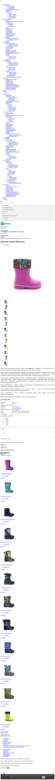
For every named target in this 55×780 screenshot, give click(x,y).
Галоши (7, 49)
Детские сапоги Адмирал (6, 633)
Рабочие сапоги (9, 83)
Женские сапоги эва (13, 45)
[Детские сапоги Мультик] (6, 303)
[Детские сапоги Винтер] (9, 677)
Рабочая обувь (9, 80)
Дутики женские (12, 56)
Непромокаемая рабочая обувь (13, 85)
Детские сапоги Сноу (5, 656)
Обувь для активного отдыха (12, 38)
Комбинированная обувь (8, 752)
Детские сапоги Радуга (6, 701)
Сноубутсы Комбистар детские (8, 519)
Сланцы (8, 71)
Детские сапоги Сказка (6, 564)
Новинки (5, 91)
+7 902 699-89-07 (4, 231)
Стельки (10, 25)
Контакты (5, 219)
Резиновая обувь (9, 36)
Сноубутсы (8, 59)
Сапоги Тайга (12, 18)
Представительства (7, 207)
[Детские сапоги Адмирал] (9, 632)
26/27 (7, 418)
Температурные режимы (8, 209)
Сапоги (7, 20)
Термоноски (11, 26)
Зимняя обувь (9, 10)
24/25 (7, 419)
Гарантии (5, 740)
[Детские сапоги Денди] (9, 540)
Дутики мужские (12, 57)
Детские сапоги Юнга (6, 496)
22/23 (7, 425)
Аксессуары (8, 22)
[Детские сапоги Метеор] (9, 472)
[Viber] (5, 453)
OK (43, 777)
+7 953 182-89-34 (12, 231)
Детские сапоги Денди (6, 542)
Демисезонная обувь (10, 33)
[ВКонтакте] (1, 453)
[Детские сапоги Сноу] (9, 654)
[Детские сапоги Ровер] (9, 723)
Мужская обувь (9, 28)
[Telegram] (9, 453)
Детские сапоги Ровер (6, 724)
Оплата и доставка (7, 742)
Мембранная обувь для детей (12, 9)
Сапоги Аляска (12, 15)
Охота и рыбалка (7, 19)
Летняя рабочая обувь (11, 89)
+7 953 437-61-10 (20, 231)
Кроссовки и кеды (10, 5)
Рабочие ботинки (10, 82)
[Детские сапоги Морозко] (9, 609)
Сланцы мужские (13, 72)
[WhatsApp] (7, 453)
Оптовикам (5, 217)
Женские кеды (12, 69)
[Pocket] (3, 453)
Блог (4, 213)
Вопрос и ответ (6, 743)
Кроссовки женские (13, 62)
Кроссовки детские (13, 65)
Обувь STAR (6, 4)
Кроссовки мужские (13, 63)
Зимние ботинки (10, 47)
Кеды (7, 66)
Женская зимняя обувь (11, 51)
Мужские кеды (12, 67)
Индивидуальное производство (10, 215)
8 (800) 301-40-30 (4, 235)
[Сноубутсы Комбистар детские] (9, 518)
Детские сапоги (9, 48)
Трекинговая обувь (13, 39)
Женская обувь (9, 30)
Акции (4, 90)
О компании (5, 205)
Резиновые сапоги (10, 75)
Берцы (7, 27)
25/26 (7, 421)
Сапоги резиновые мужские (15, 77)
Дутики (7, 55)
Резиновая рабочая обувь (11, 84)
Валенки (8, 54)
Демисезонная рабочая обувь (12, 86)
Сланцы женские (12, 73)
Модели (8, 11)
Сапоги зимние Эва (10, 43)
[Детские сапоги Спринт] (9, 586)
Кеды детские (12, 68)
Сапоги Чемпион (12, 14)
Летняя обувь (9, 31)
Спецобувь (5, 78)
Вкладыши (11, 24)
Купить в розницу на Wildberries (7, 450)
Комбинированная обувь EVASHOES (14, 21)
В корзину (3, 444)
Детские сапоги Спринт (6, 587)
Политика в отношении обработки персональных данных (16, 745)
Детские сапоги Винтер (6, 678)
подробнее (16, 406)
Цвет (3, 428)
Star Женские (12, 8)
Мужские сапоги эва (13, 44)
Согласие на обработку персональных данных (13, 747)
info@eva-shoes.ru (5, 230)
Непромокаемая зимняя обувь (12, 53)
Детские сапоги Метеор (6, 473)
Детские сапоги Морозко (6, 610)
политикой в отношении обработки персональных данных (26, 777)
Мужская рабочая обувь (11, 79)
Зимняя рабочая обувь (11, 88)
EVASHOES (6, 244)
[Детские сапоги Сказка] (9, 563)
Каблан (10, 13)
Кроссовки (8, 61)
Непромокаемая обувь (11, 34)
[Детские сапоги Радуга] (9, 700)
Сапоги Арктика (12, 16)
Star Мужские (12, 7)
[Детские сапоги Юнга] (9, 495)
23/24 (7, 423)
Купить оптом (4, 447)
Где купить (5, 211)
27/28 (7, 422)
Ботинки (8, 37)
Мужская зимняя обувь (11, 50)
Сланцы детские (12, 74)
